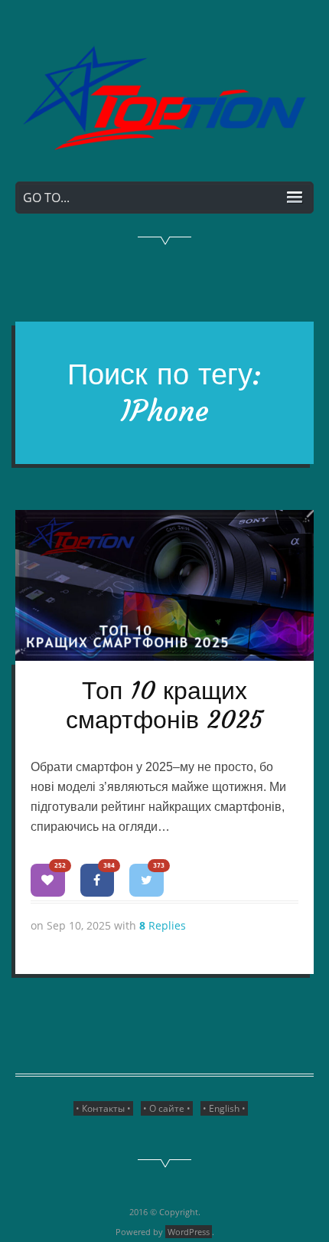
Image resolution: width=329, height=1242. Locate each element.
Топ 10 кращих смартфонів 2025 (164, 705)
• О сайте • (167, 1108)
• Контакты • (103, 1108)
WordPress (189, 1231)
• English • (224, 1108)
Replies (162, 925)
